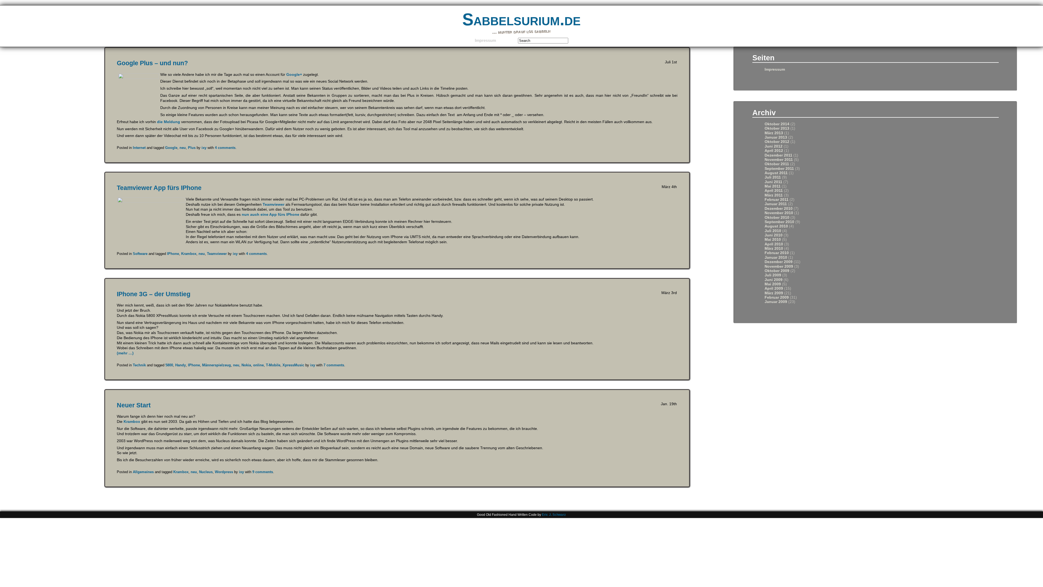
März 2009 (774, 293)
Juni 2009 (774, 280)
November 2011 (779, 160)
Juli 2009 (773, 275)
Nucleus (206, 472)
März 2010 (774, 248)
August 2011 (776, 173)
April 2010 (774, 244)
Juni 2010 (774, 235)
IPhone (173, 254)
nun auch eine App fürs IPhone (270, 214)
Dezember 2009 (779, 262)
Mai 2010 (773, 240)
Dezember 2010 (779, 209)
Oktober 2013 (777, 128)
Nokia (246, 365)
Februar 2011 (776, 200)
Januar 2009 (776, 302)
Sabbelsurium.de (521, 19)
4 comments (225, 148)
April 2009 (774, 288)
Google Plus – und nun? (152, 63)
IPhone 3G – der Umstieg (153, 294)
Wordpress (224, 472)
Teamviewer (273, 204)
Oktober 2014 (777, 124)
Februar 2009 (777, 297)
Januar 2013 (776, 137)
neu (183, 148)
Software (140, 254)
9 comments (262, 472)
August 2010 (776, 226)
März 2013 (774, 133)
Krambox (188, 254)
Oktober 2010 (777, 218)
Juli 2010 (773, 231)
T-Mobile (273, 365)
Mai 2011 (773, 186)
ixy (204, 148)
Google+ (294, 74)
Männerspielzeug (216, 365)
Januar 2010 (776, 257)
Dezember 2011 (778, 155)
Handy (180, 365)
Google (171, 148)
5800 (169, 365)
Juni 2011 (773, 182)
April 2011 (774, 191)
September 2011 (779, 169)
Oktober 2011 (777, 164)
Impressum (485, 40)
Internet (139, 148)
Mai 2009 (773, 284)
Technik (139, 365)
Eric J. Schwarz (554, 514)
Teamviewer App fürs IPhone (159, 187)
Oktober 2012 (777, 142)
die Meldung (168, 122)
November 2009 (779, 266)
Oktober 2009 (777, 271)
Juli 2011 (773, 177)
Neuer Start (134, 405)
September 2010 (779, 222)
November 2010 (779, 213)
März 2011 (774, 195)
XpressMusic (293, 365)
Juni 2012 (774, 146)
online (258, 365)
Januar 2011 (776, 204)
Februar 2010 (777, 253)
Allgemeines (143, 472)
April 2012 (774, 151)
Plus (192, 148)
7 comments (333, 365)
